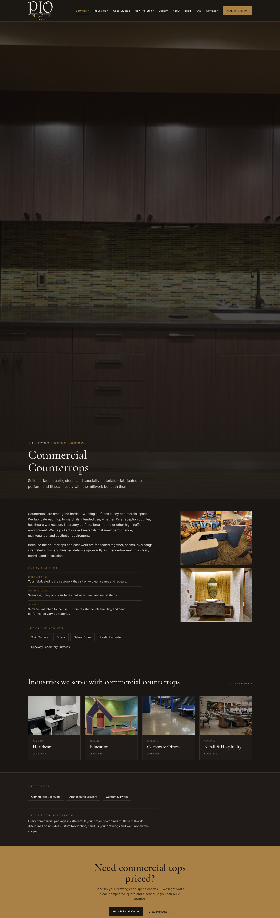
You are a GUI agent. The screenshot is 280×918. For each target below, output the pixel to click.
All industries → (241, 683)
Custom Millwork (117, 796)
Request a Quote (237, 10)
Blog (188, 10)
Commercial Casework (46, 796)
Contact (212, 10)
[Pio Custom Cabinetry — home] (40, 10)
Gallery (163, 10)
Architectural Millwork (83, 796)
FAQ (198, 10)
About (176, 10)
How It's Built (144, 10)
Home (31, 443)
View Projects (160, 911)
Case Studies (121, 10)
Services (82, 10)
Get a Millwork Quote (126, 911)
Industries (101, 10)
